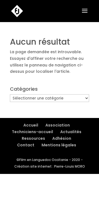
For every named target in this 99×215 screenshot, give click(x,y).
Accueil (30, 125)
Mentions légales (59, 145)
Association (57, 125)
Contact (25, 145)
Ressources (33, 138)
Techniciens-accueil (32, 132)
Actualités (70, 132)
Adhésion (61, 138)
